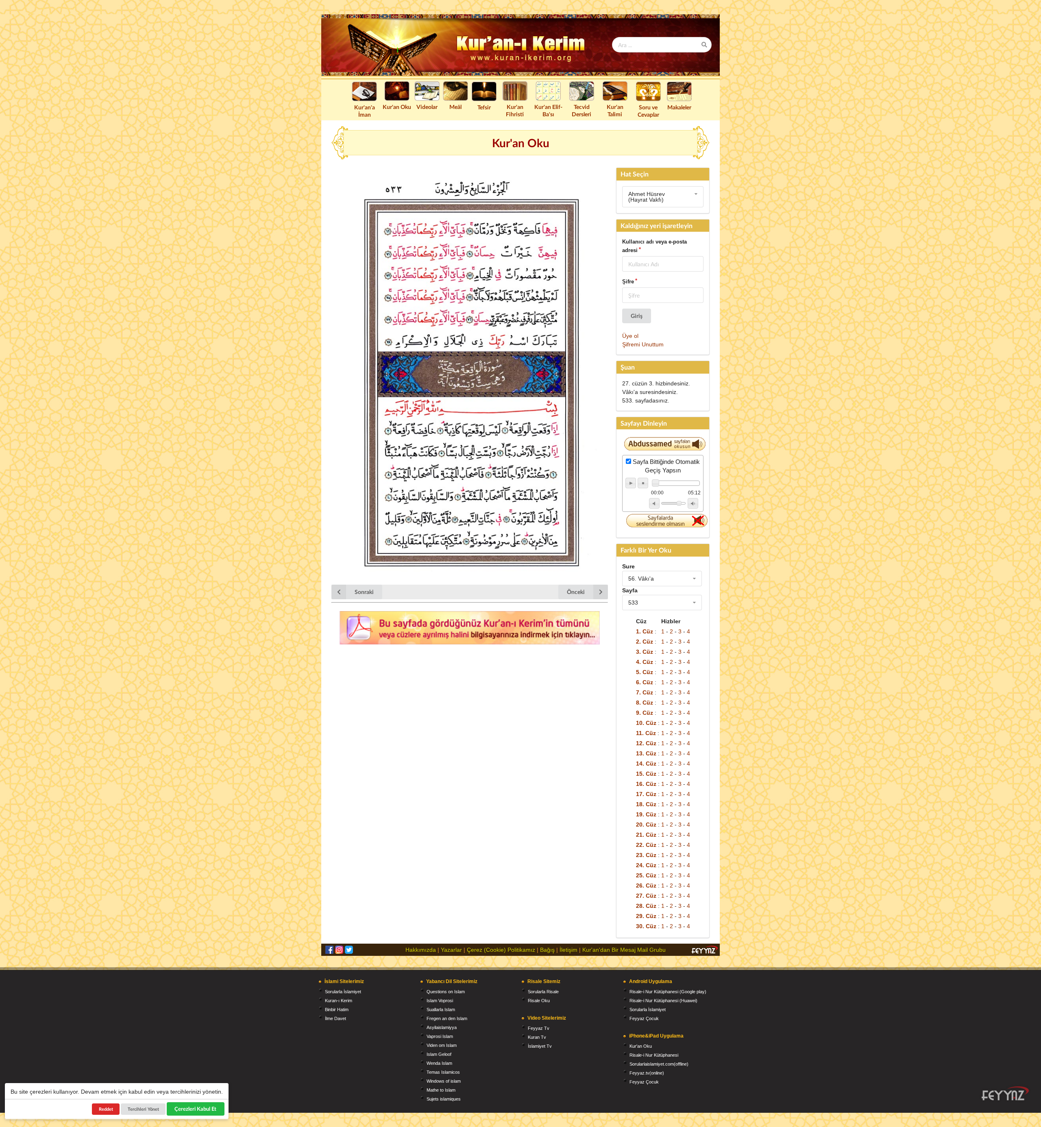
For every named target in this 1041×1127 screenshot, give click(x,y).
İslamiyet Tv (540, 1046)
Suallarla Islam (441, 1009)
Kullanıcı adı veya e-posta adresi (654, 246)
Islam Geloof (439, 1054)
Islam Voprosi (440, 1000)
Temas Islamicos (443, 1072)
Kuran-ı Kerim (338, 1000)
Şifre (628, 281)
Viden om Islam (442, 1045)
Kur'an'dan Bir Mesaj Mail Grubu (624, 949)
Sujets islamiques (444, 1099)
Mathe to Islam (441, 1090)
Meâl (455, 106)
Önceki (576, 591)
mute (654, 503)
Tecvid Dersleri (581, 110)
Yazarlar (451, 949)
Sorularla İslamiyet (343, 991)
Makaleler (679, 107)
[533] (662, 602)
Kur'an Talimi (615, 110)
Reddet (106, 1109)
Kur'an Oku (397, 106)
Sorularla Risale (543, 991)
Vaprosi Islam (440, 1036)
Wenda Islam (439, 1063)
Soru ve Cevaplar (648, 111)
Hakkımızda (420, 949)
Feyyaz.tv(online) (646, 1072)
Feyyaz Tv (538, 1028)
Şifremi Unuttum (643, 344)
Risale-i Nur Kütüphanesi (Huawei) (663, 1000)
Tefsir (484, 107)
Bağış (547, 949)
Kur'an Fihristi (515, 110)
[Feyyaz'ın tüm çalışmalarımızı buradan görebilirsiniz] (1005, 1093)
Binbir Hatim (336, 1009)
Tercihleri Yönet (143, 1109)
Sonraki (364, 591)
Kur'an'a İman (364, 111)
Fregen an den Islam (447, 1018)
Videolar (427, 106)
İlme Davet (335, 1018)
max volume (693, 503)
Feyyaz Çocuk (644, 1018)
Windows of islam (444, 1081)
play (630, 483)
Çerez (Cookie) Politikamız (501, 949)
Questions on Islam (446, 991)
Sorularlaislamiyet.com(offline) (658, 1064)
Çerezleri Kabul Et (195, 1108)
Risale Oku (539, 1000)
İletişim (568, 949)
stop (643, 483)
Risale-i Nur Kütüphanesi (653, 1055)
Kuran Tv (537, 1037)
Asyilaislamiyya (442, 1027)
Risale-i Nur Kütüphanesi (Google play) (667, 991)
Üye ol (630, 336)
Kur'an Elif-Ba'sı (548, 110)
